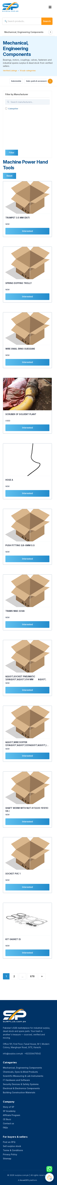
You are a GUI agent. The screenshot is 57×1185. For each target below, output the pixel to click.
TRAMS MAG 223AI (15, 611)
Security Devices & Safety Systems (21, 1084)
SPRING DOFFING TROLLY (18, 283)
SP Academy (9, 1111)
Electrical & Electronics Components (21, 1088)
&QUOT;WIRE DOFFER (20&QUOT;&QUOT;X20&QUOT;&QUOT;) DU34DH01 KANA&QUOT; (25, 745)
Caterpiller (13, 108)
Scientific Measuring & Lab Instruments (23, 1076)
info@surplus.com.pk (13, 1053)
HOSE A (9, 480)
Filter (11, 152)
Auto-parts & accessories (37, 81)
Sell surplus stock (12, 1146)
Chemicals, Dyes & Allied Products (20, 1072)
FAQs (5, 1127)
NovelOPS (24, 1180)
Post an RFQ (9, 1142)
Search (47, 21)
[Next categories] (50, 81)
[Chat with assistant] (49, 1177)
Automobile (16, 81)
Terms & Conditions (13, 1150)
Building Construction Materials (19, 1092)
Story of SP (8, 1107)
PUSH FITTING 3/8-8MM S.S (20, 545)
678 (32, 976)
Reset (9, 175)
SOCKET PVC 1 (12, 873)
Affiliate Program (11, 1115)
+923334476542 (33, 1053)
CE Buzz (7, 1119)
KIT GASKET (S (13, 939)
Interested (27, 231)
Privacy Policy (10, 1154)
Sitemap (7, 1158)
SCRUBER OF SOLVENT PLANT (20, 414)
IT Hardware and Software (16, 1080)
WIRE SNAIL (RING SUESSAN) (20, 348)
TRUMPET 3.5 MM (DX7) (17, 217)
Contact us (8, 1123)
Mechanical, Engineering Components (23, 32)
